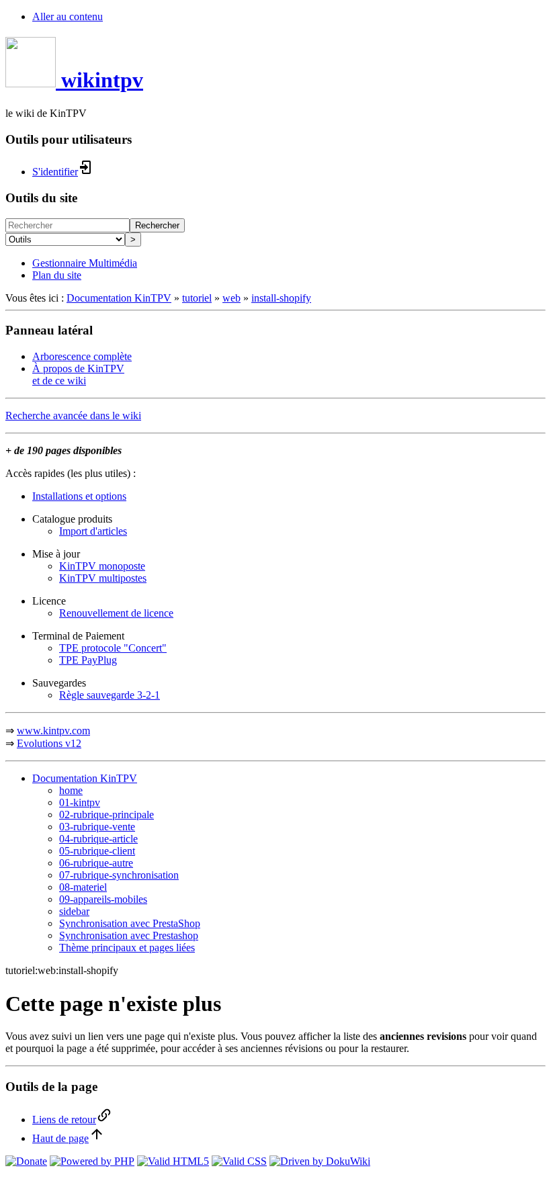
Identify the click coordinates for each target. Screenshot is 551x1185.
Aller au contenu (67, 16)
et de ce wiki (59, 380)
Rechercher (157, 225)
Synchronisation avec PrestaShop (129, 923)
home (71, 790)
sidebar (74, 911)
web (231, 298)
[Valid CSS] (239, 1161)
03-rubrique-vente (97, 826)
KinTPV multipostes (102, 578)
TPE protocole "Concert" (113, 648)
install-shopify (281, 298)
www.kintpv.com (53, 730)
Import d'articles (93, 531)
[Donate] (26, 1161)
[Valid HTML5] (173, 1161)
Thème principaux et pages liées (127, 947)
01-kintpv (79, 802)
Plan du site (56, 275)
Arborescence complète (82, 356)
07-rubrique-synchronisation (119, 875)
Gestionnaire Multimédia (84, 263)
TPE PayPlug (88, 660)
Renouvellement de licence (116, 613)
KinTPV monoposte (102, 566)
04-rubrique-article (98, 838)
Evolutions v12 (49, 743)
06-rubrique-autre (96, 863)
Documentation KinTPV (119, 298)
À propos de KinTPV (78, 368)
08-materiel (83, 887)
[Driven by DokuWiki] (319, 1161)
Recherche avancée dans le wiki (73, 415)
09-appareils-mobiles (103, 899)
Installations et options (79, 496)
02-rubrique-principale (106, 814)
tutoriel (197, 298)
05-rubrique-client (97, 851)
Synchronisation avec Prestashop (128, 935)
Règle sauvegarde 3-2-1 (109, 695)
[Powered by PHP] (92, 1161)
